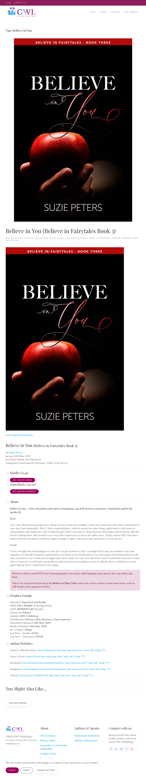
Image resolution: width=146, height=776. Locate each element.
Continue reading (18, 703)
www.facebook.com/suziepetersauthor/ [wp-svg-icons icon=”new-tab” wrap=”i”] (65, 662)
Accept (12, 770)
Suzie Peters (24, 238)
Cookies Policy (48, 753)
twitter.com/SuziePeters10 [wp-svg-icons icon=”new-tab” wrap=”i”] (56, 675)
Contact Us (20, 3)
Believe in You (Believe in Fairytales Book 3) (61, 231)
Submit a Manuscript (85, 740)
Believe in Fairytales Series (81, 238)
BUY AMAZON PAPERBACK (24, 491)
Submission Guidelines (87, 735)
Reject (26, 770)
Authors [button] (115, 12)
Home (8, 3)
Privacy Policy (48, 740)
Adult (62, 238)
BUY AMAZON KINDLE (22, 480)
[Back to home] (22, 12)
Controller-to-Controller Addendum (53, 747)
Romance (126, 238)
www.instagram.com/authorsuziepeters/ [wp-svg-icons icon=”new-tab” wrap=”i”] (66, 669)
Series (135, 238)
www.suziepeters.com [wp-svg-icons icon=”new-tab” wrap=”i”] (71, 650)
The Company (131, 12)
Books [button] (103, 12)
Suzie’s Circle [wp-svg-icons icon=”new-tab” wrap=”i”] (55, 656)
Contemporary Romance (108, 238)
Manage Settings (46, 770)
